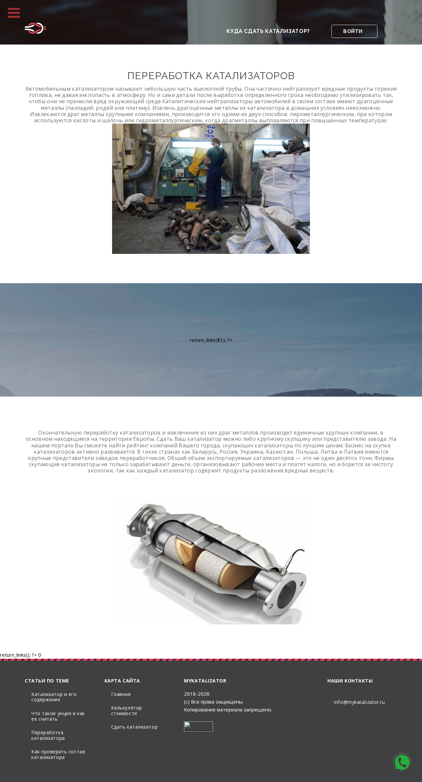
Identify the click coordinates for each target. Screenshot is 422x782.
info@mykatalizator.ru (359, 702)
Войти (353, 31)
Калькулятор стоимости (126, 710)
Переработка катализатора (48, 735)
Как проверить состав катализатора (58, 754)
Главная (121, 694)
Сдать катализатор (134, 727)
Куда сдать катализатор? (268, 31)
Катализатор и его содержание (54, 697)
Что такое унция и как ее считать (58, 716)
